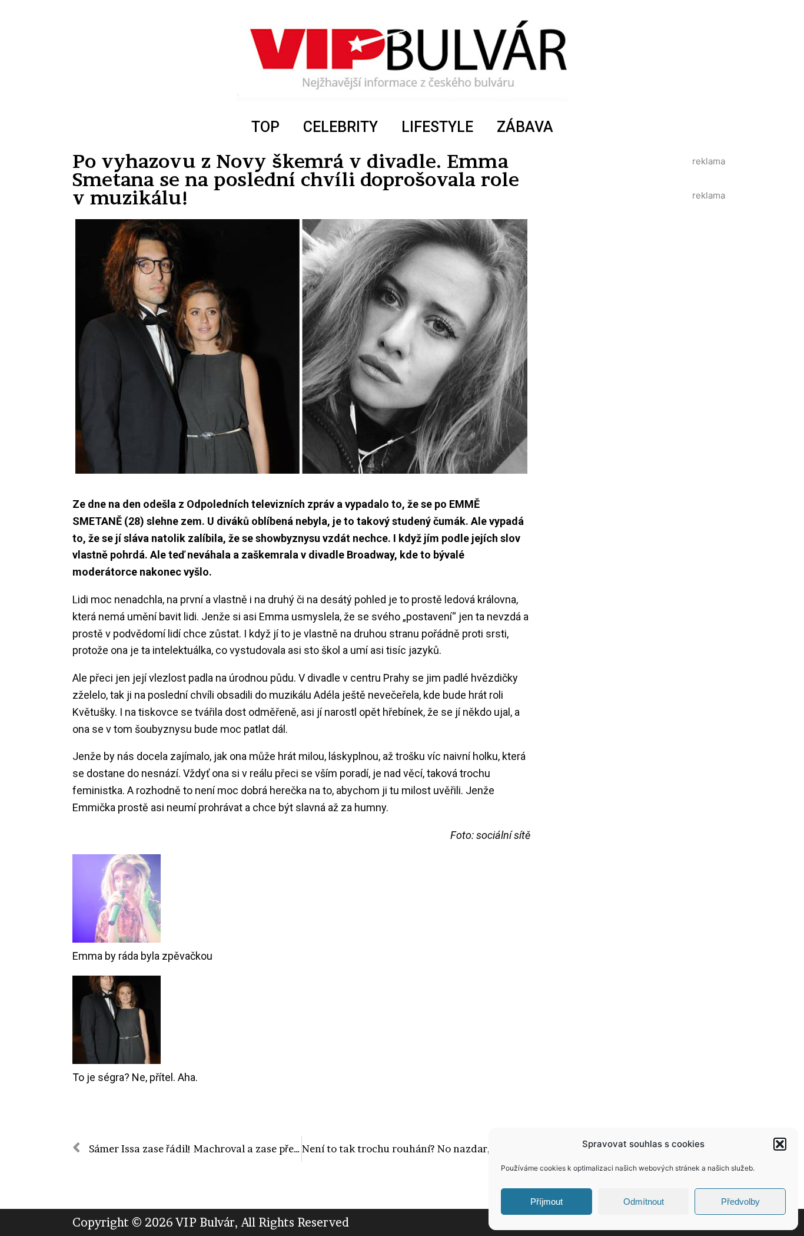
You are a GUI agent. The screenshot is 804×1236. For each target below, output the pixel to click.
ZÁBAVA (525, 127)
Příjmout (546, 1202)
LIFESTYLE (437, 127)
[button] (780, 1144)
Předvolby (740, 1202)
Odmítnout (643, 1202)
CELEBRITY (340, 127)
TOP (265, 127)
